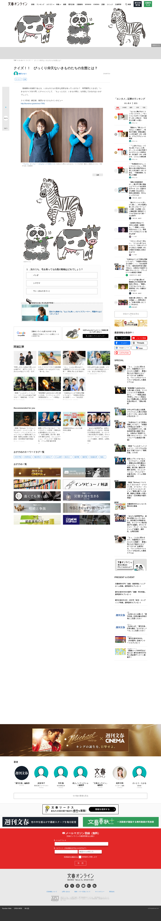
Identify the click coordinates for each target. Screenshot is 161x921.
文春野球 (118, 4)
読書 (103, 4)
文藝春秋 (80, 4)
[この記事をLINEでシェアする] (5, 112)
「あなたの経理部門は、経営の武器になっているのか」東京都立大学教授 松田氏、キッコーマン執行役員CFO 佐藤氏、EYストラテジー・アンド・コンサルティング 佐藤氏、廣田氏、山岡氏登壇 (98, 435)
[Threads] (78, 886)
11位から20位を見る (131, 314)
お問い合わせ (66, 891)
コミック (110, 4)
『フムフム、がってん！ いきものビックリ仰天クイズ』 (39, 164)
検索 (129, 4)
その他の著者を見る (80, 796)
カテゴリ (49, 4)
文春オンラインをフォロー (96, 336)
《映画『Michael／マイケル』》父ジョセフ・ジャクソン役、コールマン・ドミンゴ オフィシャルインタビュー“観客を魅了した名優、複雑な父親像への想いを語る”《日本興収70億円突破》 (25, 434)
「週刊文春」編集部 (136, 198)
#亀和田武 (37, 457)
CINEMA (96, 4)
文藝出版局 (134, 307)
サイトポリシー (99, 891)
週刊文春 (71, 4)
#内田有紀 (27, 457)
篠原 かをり (23, 74)
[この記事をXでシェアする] (5, 91)
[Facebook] (67, 886)
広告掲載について (52, 891)
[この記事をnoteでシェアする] (6, 118)
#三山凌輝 (58, 457)
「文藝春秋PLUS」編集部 (134, 275)
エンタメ (21, 60)
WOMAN (88, 4)
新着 (32, 4)
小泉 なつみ (134, 123)
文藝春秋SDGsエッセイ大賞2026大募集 (72, 430)
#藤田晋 (85, 457)
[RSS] (94, 886)
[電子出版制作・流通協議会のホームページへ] (55, 898)
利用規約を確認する (71, 857)
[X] (72, 886)
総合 (136, 103)
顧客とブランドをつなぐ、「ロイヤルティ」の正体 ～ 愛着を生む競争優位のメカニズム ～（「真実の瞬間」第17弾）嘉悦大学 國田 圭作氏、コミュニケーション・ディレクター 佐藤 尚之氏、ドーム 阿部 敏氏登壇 (49, 435)
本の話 (27, 908)
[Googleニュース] (83, 886)
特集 (57, 4)
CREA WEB (18, 908)
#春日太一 (67, 457)
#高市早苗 (18, 457)
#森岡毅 (76, 457)
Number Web (6, 908)
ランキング (40, 4)
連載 (64, 4)
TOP (15, 60)
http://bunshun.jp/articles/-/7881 (33, 103)
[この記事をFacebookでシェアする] (5, 97)
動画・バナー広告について (82, 891)
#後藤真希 (93, 457)
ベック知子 (134, 236)
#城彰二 (102, 457)
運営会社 (111, 891)
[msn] (89, 886)
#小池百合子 (47, 457)
